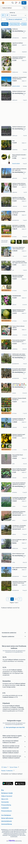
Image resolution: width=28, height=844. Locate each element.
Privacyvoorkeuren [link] (6, 811)
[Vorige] (8, 599)
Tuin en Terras (13, 24)
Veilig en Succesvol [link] (6, 796)
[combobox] (12, 7)
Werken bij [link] (4, 818)
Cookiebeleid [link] (4, 808)
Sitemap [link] (9, 824)
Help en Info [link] (4, 799)
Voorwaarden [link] (5, 802)
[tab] (3, 15)
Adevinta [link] (3, 821)
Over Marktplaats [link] (6, 815)
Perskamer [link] (10, 818)
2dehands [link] (9, 821)
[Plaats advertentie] (23, 3)
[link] (3, 3)
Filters (6, 24)
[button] (16, 3)
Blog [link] (2, 790)
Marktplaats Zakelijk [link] (7, 793)
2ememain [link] (4, 824)
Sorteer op (12, 12)
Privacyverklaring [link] (6, 805)
